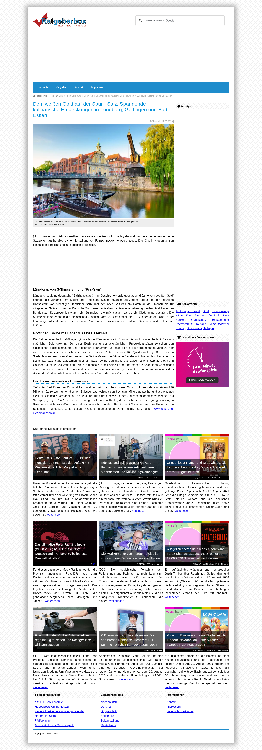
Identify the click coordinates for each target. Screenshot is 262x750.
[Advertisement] (131, 55)
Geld (206, 311)
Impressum (98, 87)
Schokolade (194, 328)
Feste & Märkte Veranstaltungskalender (59, 711)
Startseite (42, 87)
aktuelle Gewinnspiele (49, 702)
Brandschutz (199, 319)
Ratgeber (61, 87)
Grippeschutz (109, 711)
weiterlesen (53, 514)
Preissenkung (220, 311)
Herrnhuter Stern (45, 715)
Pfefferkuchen (43, 720)
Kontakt (79, 87)
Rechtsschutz (184, 324)
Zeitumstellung (110, 720)
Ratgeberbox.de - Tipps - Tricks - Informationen (59, 19)
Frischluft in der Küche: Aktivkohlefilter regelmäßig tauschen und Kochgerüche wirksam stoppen (63, 640)
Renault (201, 324)
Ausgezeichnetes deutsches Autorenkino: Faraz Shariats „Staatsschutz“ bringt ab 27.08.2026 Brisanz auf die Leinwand (196, 553)
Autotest (213, 315)
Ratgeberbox (41, 96)
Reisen (53, 96)
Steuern (200, 315)
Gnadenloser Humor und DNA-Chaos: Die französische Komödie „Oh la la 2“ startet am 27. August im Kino (197, 467)
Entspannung (220, 319)
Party (225, 315)
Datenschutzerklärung (180, 711)
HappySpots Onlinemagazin (52, 706)
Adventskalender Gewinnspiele (54, 725)
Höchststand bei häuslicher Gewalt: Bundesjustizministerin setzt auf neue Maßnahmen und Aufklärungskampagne (129, 467)
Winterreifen (183, 315)
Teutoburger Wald (188, 311)
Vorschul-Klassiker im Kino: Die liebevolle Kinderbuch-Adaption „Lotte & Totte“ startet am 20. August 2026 (196, 640)
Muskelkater (108, 725)
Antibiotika (107, 715)
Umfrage (208, 328)
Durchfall (106, 706)
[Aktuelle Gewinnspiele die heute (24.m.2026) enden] (202, 385)
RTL (94, 478)
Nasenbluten (109, 702)
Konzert (180, 319)
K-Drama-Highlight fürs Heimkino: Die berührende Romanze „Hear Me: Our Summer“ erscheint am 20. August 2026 (129, 640)
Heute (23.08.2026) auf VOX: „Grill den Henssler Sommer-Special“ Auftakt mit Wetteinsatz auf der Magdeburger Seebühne (62, 465)
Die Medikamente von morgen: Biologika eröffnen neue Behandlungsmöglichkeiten (130, 556)
